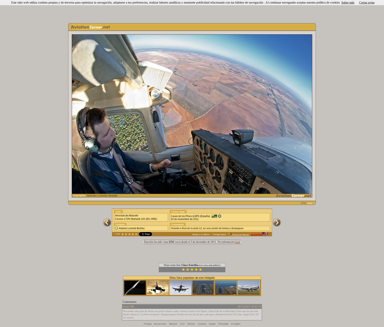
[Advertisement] (192, 11)
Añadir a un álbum (200, 234)
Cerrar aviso (367, 2)
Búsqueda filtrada (240, 235)
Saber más (347, 2)
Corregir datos (219, 234)
